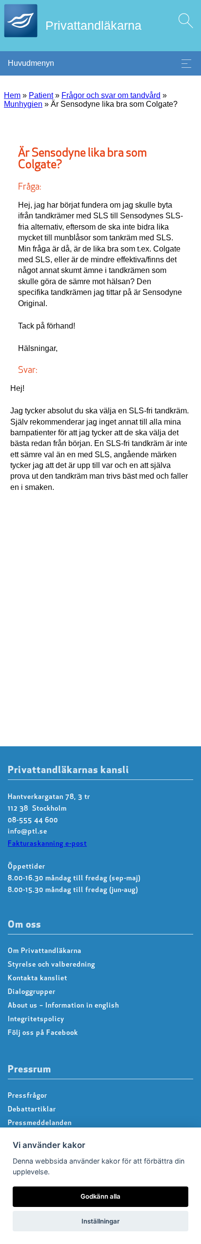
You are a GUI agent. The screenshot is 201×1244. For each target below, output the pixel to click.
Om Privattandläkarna (44, 951)
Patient (41, 95)
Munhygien (23, 104)
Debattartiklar (32, 1109)
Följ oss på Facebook (43, 1033)
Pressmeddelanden (40, 1123)
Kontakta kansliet (37, 978)
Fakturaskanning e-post (47, 844)
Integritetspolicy (36, 1019)
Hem (12, 95)
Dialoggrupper (32, 992)
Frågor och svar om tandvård (111, 95)
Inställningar (100, 1221)
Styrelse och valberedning (51, 965)
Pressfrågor (27, 1096)
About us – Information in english (63, 1006)
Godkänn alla (100, 1196)
